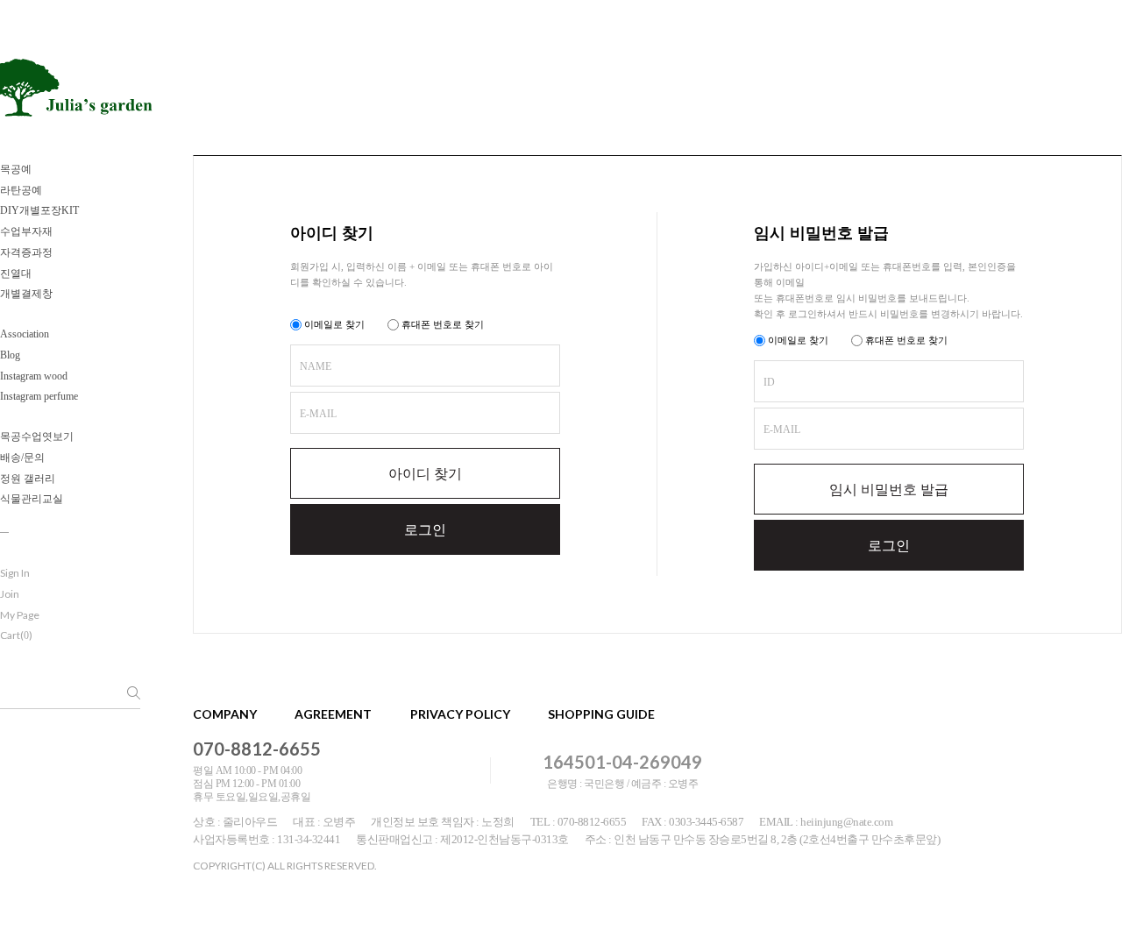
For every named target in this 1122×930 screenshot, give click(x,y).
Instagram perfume (39, 396)
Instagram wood (33, 376)
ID (769, 382)
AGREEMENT (333, 713)
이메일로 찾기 (333, 324)
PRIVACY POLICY (460, 713)
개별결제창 (26, 294)
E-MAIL (318, 414)
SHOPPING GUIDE (601, 713)
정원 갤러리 (27, 478)
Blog (10, 355)
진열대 (16, 273)
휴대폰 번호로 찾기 (441, 324)
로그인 (425, 529)
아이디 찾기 (425, 473)
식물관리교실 (31, 499)
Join (9, 593)
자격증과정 (26, 252)
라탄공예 (21, 190)
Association (24, 334)
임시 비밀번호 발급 (888, 489)
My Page (19, 614)
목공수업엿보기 (37, 436)
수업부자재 (26, 231)
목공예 (16, 169)
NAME (315, 366)
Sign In (15, 572)
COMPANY (225, 713)
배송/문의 (22, 457)
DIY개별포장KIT (39, 210)
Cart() (16, 635)
